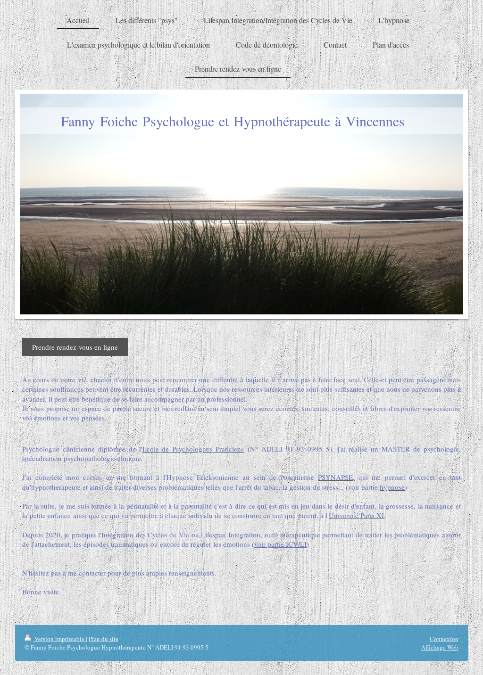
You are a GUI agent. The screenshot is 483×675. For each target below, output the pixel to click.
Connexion (444, 638)
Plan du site (103, 638)
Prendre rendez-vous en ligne (75, 347)
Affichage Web (439, 647)
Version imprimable (59, 638)
